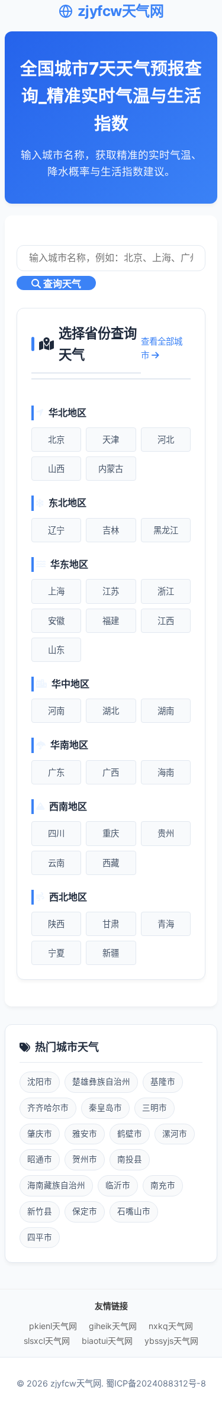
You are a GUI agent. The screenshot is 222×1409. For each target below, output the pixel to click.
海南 (165, 772)
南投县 (129, 1159)
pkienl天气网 (53, 1326)
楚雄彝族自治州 (101, 1081)
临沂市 (117, 1185)
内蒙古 (110, 469)
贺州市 (84, 1159)
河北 (165, 440)
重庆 (110, 833)
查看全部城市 (161, 348)
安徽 (56, 621)
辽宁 (56, 530)
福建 (110, 621)
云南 (56, 863)
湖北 (110, 711)
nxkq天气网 (171, 1326)
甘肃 (110, 924)
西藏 (110, 863)
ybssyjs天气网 (171, 1341)
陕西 (56, 924)
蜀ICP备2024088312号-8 (156, 1383)
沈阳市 (39, 1081)
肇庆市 (39, 1133)
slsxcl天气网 (47, 1341)
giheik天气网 (113, 1326)
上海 (56, 591)
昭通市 (39, 1159)
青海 (165, 924)
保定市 (84, 1211)
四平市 (39, 1237)
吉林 (110, 530)
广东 (56, 772)
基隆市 (162, 1081)
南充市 (162, 1185)
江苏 (110, 591)
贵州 (165, 833)
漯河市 (174, 1133)
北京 (56, 440)
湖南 (165, 711)
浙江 (165, 591)
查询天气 (61, 284)
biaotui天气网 (107, 1341)
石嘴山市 (133, 1211)
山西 (56, 469)
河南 (56, 711)
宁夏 (56, 953)
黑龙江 (165, 530)
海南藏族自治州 (56, 1185)
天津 (110, 440)
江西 (165, 621)
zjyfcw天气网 (121, 11)
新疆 (110, 953)
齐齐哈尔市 (48, 1107)
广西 (110, 772)
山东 (56, 650)
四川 (56, 833)
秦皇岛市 (105, 1107)
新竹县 (39, 1211)
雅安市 (84, 1133)
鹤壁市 (129, 1133)
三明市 (154, 1107)
